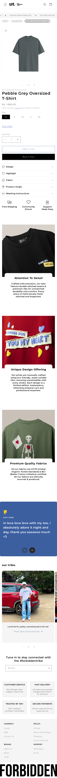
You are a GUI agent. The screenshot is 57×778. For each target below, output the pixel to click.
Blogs (6, 753)
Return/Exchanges (42, 732)
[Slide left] (23, 85)
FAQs (6, 757)
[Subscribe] (49, 668)
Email (36, 753)
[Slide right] (34, 85)
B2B (6, 732)
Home (5, 21)
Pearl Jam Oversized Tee (27, 631)
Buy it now (28, 156)
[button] (5, 4)
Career (7, 728)
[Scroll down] (32, 550)
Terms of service (41, 740)
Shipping (17, 108)
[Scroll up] (25, 550)
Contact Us (9, 736)
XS (6, 117)
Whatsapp (38, 749)
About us (8, 749)
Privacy (37, 728)
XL (40, 117)
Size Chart (7, 126)
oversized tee (17, 21)
